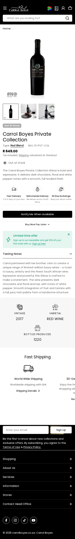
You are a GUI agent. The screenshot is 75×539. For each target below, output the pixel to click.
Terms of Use (11, 447)
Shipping (24, 155)
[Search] (67, 18)
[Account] (63, 8)
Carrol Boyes (44, 532)
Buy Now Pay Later (35, 224)
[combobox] (37, 18)
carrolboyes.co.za (23, 532)
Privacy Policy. (32, 447)
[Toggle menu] (5, 8)
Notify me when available (37, 214)
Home (7, 28)
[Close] (68, 234)
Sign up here (39, 243)
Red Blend (17, 145)
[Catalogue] (56, 8)
